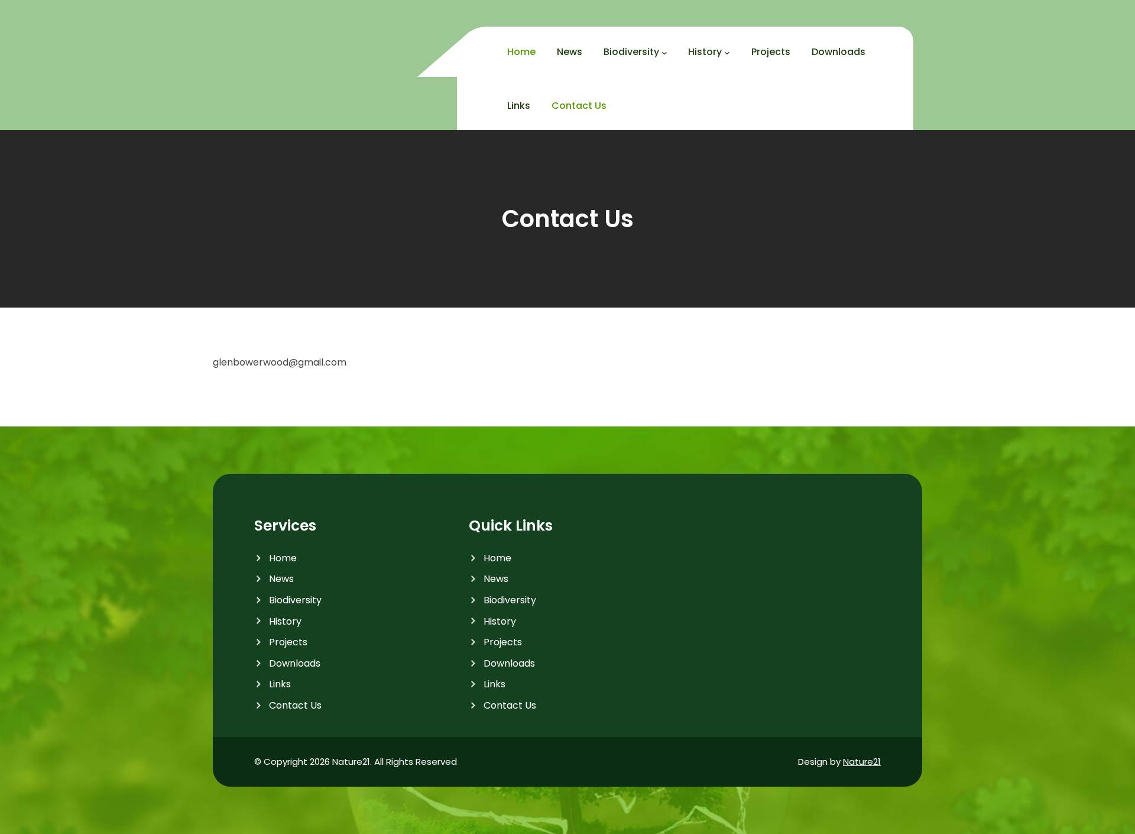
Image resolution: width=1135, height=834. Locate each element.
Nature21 (862, 761)
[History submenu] (727, 53)
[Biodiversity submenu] (664, 53)
